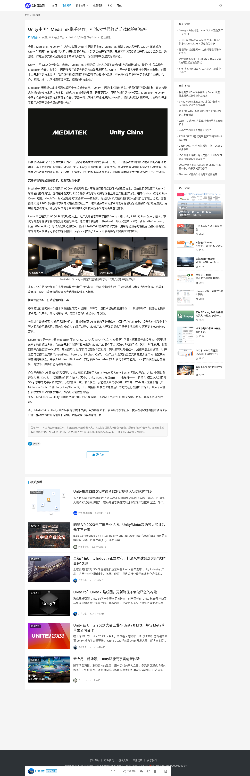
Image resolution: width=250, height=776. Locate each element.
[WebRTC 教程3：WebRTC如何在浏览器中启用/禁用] (185, 277)
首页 (54, 5)
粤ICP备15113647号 (137, 765)
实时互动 (94, 760)
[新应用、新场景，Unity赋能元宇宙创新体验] (49, 669)
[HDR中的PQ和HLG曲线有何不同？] (185, 335)
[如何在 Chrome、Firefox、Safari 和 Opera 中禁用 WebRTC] (185, 244)
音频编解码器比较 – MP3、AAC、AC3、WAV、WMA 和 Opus (207, 262)
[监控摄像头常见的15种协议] (185, 370)
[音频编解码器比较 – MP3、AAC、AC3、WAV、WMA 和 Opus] (185, 262)
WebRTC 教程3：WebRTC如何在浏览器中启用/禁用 (209, 278)
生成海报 (131, 771)
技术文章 (81, 5)
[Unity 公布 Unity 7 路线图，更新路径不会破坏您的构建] (49, 603)
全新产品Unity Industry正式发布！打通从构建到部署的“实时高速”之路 (119, 560)
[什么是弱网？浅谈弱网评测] (185, 229)
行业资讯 (66, 5)
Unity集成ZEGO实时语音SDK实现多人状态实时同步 (112, 491)
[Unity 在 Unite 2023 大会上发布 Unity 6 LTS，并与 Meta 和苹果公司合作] (49, 636)
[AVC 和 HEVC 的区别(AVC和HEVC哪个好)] (185, 353)
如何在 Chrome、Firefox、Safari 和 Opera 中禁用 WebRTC (209, 245)
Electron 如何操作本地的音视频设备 (198, 174)
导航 (119, 5)
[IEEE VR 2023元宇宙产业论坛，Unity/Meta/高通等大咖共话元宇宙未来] (49, 535)
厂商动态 (33, 37)
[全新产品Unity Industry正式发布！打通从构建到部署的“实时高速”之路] (49, 569)
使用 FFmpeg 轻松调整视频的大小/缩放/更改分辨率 (209, 315)
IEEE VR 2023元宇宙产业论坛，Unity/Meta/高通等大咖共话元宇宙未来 (119, 527)
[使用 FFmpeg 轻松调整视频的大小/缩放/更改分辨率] (185, 316)
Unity (36, 443)
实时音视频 (36, 492)
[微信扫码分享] (141, 771)
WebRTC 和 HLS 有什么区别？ (195, 130)
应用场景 (98, 5)
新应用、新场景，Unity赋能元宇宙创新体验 (106, 659)
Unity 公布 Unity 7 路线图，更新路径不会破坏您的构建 (115, 592)
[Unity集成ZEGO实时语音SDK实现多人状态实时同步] (49, 502)
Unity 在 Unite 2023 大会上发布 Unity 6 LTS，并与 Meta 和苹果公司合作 (119, 627)
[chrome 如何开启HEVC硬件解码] (185, 297)
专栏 (109, 5)
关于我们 (152, 760)
